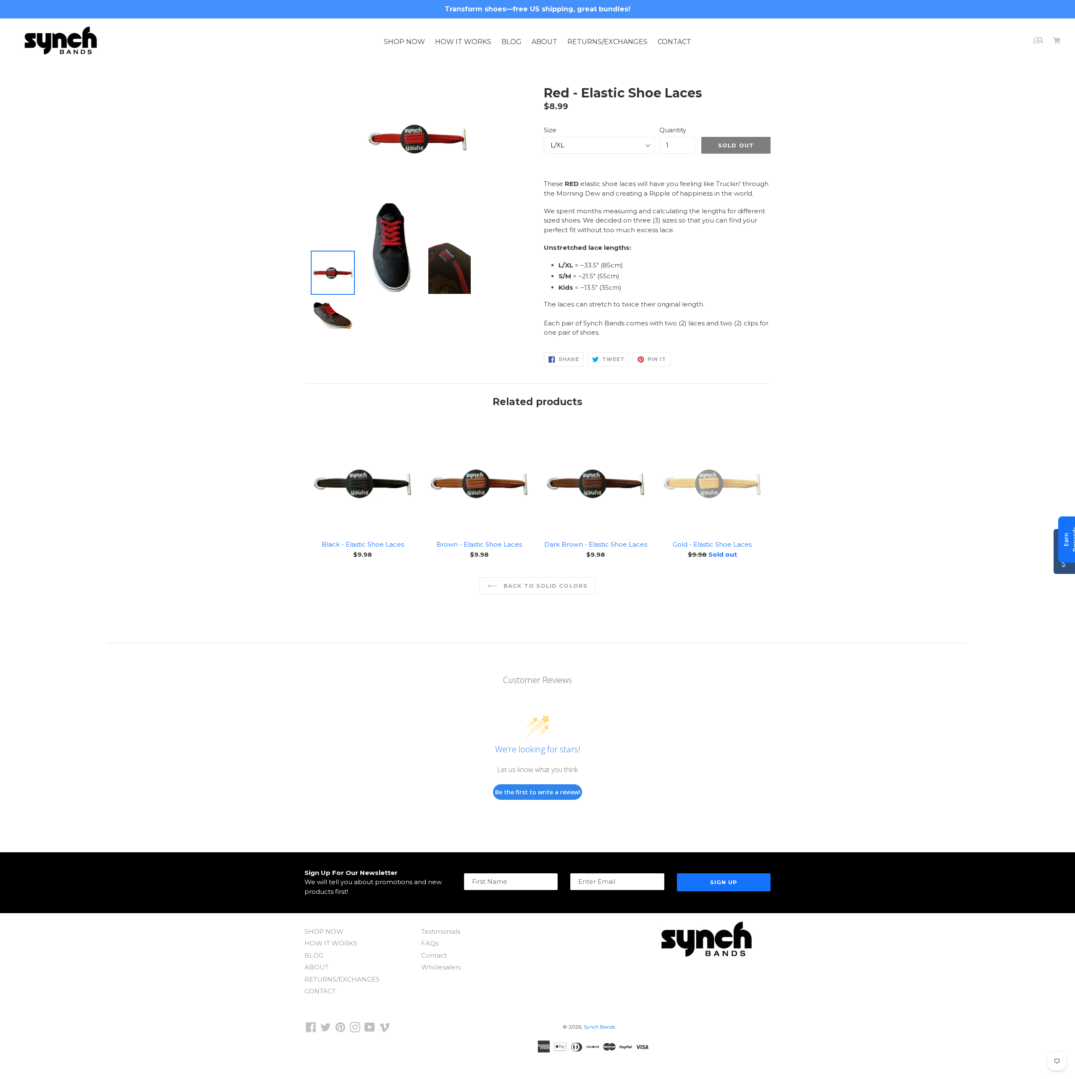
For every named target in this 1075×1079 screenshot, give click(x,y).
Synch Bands (599, 1027)
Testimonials (440, 931)
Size (550, 130)
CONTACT (674, 42)
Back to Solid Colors (544, 585)
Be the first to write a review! (537, 792)
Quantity (672, 130)
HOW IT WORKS (463, 42)
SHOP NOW (404, 42)
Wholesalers (441, 967)
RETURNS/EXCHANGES (607, 42)
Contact (434, 955)
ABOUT (544, 42)
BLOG (511, 42)
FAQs (429, 943)
